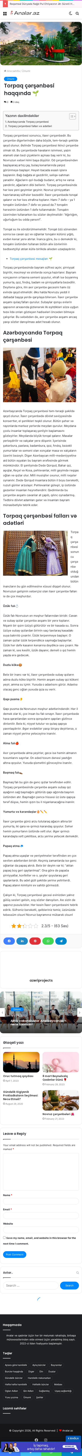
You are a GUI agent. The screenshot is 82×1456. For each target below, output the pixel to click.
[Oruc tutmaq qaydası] (21, 1062)
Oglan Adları (11, 1390)
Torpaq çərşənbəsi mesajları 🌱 (31, 259)
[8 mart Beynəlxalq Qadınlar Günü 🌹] (61, 1062)
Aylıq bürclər (39, 1365)
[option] (41, 1012)
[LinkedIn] (22, 941)
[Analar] (25, 13)
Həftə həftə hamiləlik (16, 1384)
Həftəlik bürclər (40, 1384)
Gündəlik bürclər (14, 1378)
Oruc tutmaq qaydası (18, 1076)
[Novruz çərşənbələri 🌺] (61, 1100)
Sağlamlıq (44, 1390)
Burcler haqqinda (14, 1371)
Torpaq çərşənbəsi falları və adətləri (30, 126)
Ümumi (26, 70)
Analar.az (67, 1430)
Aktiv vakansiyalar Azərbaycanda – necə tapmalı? (38, 1021)
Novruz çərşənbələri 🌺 (58, 1114)
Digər (31, 1371)
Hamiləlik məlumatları (39, 1378)
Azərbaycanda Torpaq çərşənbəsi (28, 121)
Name (7, 1195)
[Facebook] (9, 941)
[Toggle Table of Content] (70, 116)
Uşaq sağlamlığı (63, 1390)
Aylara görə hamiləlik (16, 1365)
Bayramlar (56, 1365)
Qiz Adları (28, 1390)
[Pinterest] (35, 941)
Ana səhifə (13, 70)
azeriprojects (41, 980)
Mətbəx (58, 1384)
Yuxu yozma (11, 1397)
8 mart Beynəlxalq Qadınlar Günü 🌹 (55, 1078)
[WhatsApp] (48, 941)
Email (7, 1209)
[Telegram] (61, 941)
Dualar (51, 1371)
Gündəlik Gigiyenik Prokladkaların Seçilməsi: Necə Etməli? (20, 1095)
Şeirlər (39, 1397)
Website (8, 1223)
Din (41, 1371)
